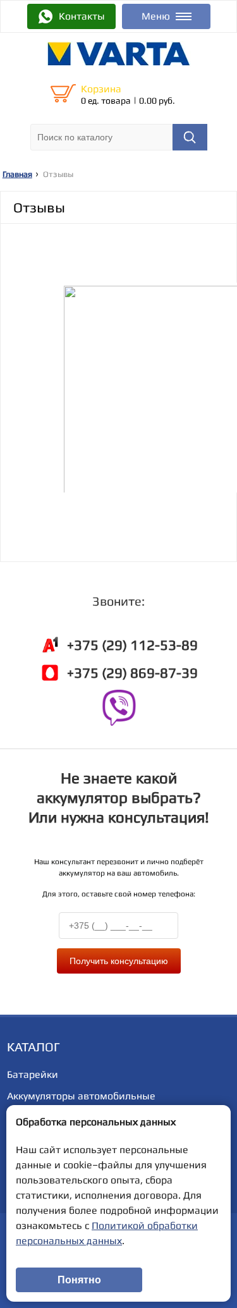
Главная (17, 174)
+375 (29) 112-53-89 (132, 645)
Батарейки (32, 1074)
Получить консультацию (119, 961)
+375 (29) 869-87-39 (132, 673)
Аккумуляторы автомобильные (81, 1096)
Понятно (79, 1279)
